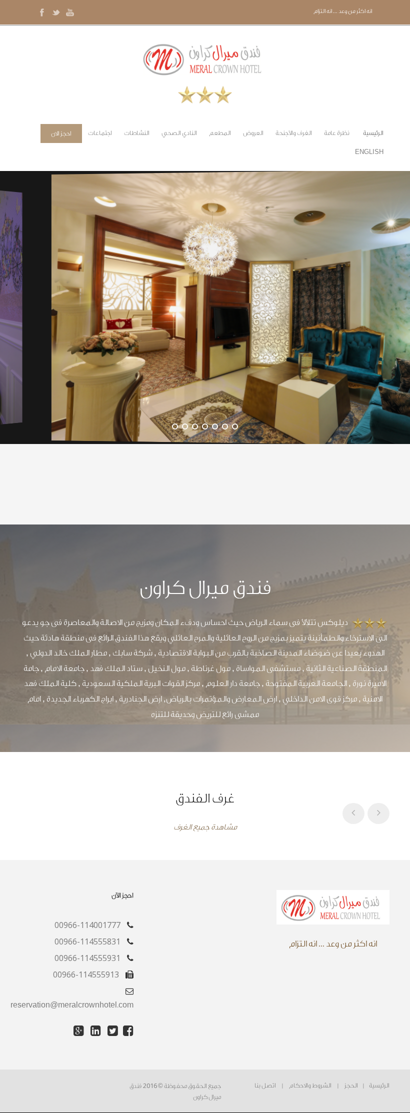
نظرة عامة (337, 133)
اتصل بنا (265, 1085)
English (369, 152)
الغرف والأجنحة (294, 133)
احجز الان (61, 133)
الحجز (351, 1085)
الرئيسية (373, 133)
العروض (253, 133)
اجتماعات (100, 133)
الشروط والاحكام (310, 1085)
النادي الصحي (179, 133)
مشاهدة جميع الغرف (205, 827)
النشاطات (137, 133)
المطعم (220, 133)
